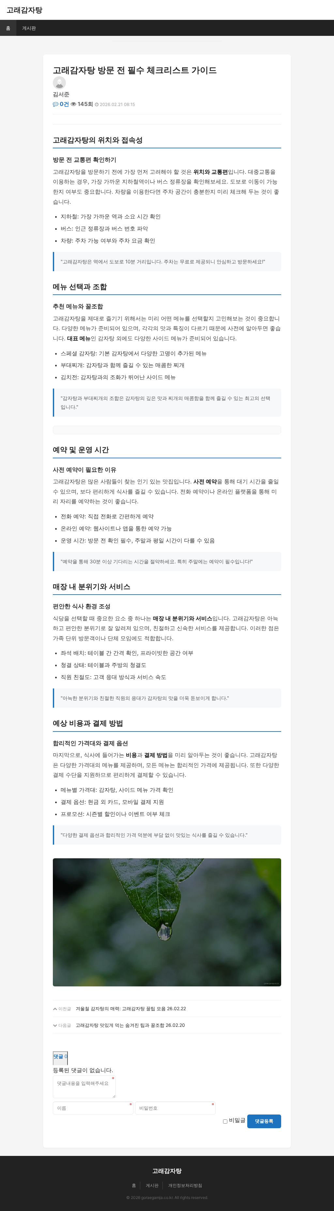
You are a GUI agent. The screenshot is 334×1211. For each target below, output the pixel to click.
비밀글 (237, 1120)
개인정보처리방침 (185, 1185)
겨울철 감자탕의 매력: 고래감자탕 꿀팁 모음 (121, 1008)
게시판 (29, 28)
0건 (63, 104)
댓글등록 (264, 1121)
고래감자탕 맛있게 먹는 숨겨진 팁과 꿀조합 (120, 1025)
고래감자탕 (24, 10)
